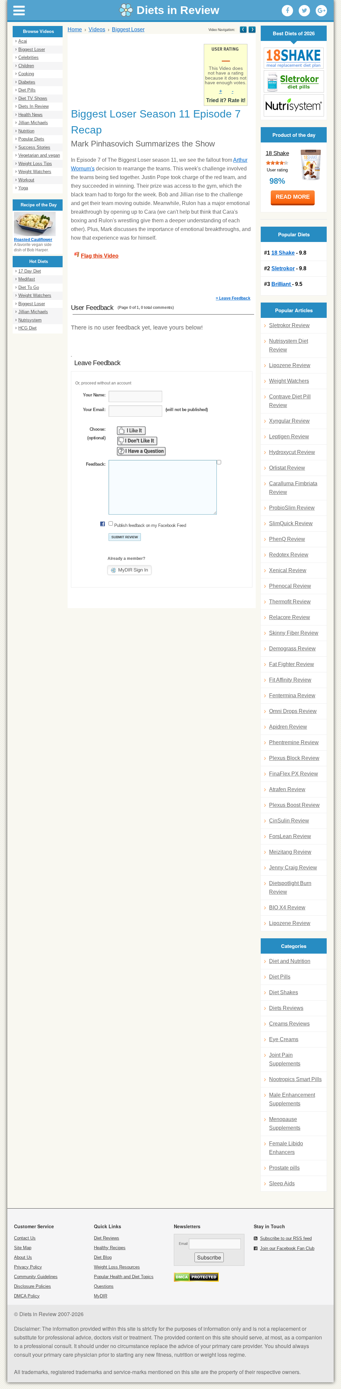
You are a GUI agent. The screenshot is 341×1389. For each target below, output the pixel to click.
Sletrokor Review (289, 325)
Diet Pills (27, 90)
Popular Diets (31, 138)
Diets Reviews (286, 1008)
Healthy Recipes (110, 1247)
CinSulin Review (289, 820)
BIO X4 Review (287, 907)
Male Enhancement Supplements (292, 1099)
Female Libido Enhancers (286, 1148)
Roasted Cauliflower (33, 239)
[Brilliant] (294, 105)
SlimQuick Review (291, 523)
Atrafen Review (287, 789)
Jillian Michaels (33, 122)
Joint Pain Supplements (284, 1059)
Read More (293, 197)
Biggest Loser (31, 49)
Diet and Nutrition (289, 961)
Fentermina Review (292, 695)
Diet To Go (28, 287)
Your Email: (94, 409)
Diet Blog (103, 1257)
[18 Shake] (294, 58)
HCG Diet (27, 328)
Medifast (26, 279)
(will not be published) (187, 409)
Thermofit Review (290, 601)
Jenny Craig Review (293, 867)
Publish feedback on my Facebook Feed (150, 525)
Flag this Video (100, 256)
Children (26, 65)
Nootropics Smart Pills (295, 1079)
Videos (97, 29)
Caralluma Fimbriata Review (293, 488)
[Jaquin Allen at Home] (251, 29)
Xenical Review (287, 570)
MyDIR (100, 1295)
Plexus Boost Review (294, 805)
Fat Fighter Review (291, 664)
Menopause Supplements (284, 1123)
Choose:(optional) (96, 433)
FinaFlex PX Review (293, 774)
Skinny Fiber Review (293, 633)
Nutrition (26, 130)
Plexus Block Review (294, 758)
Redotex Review (288, 555)
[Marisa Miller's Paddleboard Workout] (243, 29)
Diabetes (26, 82)
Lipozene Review (289, 365)
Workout (26, 179)
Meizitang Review (290, 852)
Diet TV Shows (32, 98)
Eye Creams (283, 1039)
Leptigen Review (289, 436)
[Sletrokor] (294, 81)
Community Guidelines (36, 1276)
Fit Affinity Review (290, 680)
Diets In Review (33, 106)
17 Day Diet (29, 271)
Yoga (23, 187)
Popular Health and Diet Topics (124, 1276)
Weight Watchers (34, 171)
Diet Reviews (106, 1238)
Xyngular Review (289, 421)
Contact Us (25, 1238)
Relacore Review (289, 617)
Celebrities (28, 57)
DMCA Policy (27, 1295)
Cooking (26, 73)
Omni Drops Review (293, 711)
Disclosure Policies (32, 1286)
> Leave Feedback (233, 298)
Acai (22, 41)
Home (75, 29)
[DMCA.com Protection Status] (196, 1280)
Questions (104, 1286)
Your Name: (94, 394)
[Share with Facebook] (287, 10)
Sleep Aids (282, 1183)
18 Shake (277, 153)
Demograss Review (292, 648)
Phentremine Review (294, 742)
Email (183, 1244)
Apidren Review (288, 727)
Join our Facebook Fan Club (287, 1248)
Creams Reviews (289, 1024)
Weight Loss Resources (117, 1267)
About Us (23, 1257)
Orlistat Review (287, 468)
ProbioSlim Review (292, 508)
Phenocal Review (290, 586)
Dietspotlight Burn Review (290, 887)
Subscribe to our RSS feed (286, 1238)
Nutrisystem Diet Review (288, 345)
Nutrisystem (30, 320)
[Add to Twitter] (304, 10)
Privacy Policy (28, 1267)
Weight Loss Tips (35, 163)
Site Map (22, 1247)
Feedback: (95, 464)
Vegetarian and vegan (39, 155)
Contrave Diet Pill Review (290, 401)
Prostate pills (284, 1168)
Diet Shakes (283, 992)
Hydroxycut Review (292, 452)
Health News (30, 114)
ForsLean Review (290, 836)
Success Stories (34, 147)
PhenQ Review (287, 539)
